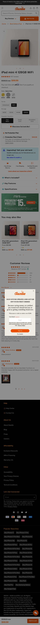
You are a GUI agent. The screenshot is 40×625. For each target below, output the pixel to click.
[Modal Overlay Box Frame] (20, 312)
